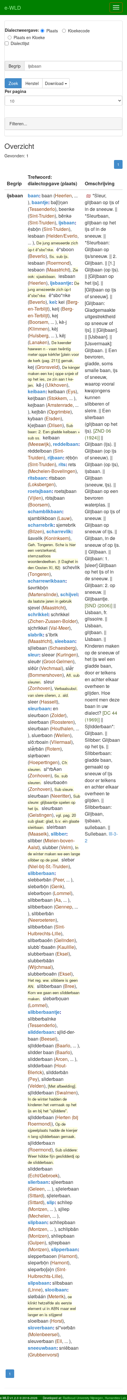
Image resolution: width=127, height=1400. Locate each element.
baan (33, 195)
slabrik (35, 634)
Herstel (32, 83)
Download (55, 83)
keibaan (36, 391)
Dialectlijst (20, 43)
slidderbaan (41, 1032)
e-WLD (12, 7)
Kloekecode (79, 31)
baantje (40, 202)
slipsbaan (39, 1282)
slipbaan (37, 1222)
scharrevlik (58, 531)
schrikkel (38, 614)
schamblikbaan (45, 511)
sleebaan (65, 641)
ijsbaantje (60, 282)
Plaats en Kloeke (29, 37)
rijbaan (55, 457)
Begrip (15, 66)
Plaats (52, 31)
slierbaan (38, 1182)
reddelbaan (65, 444)
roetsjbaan (40, 491)
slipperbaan (64, 1249)
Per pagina (15, 91)
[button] (88, 196)
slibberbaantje (44, 1012)
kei (52, 302)
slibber (58, 833)
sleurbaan (39, 708)
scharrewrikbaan (46, 580)
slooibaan (56, 1289)
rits (62, 464)
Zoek (13, 83)
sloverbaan (40, 1327)
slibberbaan (41, 873)
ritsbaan (37, 477)
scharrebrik (40, 524)
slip (51, 1202)
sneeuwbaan (42, 1347)
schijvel (68, 594)
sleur (33, 654)
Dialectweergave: (22, 30)
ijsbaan (66, 222)
